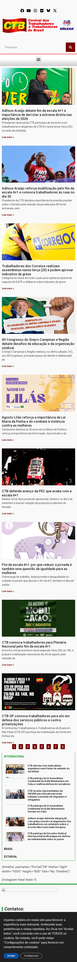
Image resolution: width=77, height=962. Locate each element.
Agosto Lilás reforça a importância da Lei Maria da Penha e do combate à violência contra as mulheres (34, 421)
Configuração (31, 955)
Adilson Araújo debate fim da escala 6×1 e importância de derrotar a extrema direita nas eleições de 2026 (37, 115)
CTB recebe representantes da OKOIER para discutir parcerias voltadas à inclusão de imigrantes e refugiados (47, 795)
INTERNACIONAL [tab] (14, 756)
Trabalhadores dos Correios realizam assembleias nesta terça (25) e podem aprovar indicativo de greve (37, 270)
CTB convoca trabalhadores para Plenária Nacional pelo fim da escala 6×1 (34, 644)
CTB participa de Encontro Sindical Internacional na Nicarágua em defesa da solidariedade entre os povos (49, 836)
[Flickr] (42, 11)
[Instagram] (35, 11)
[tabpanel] (38, 802)
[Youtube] (29, 11)
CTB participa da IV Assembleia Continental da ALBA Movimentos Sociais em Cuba (46, 808)
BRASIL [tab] (8, 848)
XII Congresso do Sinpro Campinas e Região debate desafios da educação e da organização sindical (38, 344)
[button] (39, 59)
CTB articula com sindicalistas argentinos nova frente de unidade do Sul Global (49, 768)
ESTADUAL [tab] (10, 856)
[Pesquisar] (70, 47)
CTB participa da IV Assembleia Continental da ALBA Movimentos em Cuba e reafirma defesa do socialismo (49, 781)
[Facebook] (22, 11)
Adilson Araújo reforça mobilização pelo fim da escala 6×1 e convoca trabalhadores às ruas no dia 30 (38, 192)
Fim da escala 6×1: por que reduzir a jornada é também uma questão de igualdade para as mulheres (37, 569)
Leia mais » (8, 137)
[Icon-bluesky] (48, 11)
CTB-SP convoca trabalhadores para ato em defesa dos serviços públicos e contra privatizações (36, 720)
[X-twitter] (55, 11)
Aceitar (11, 955)
